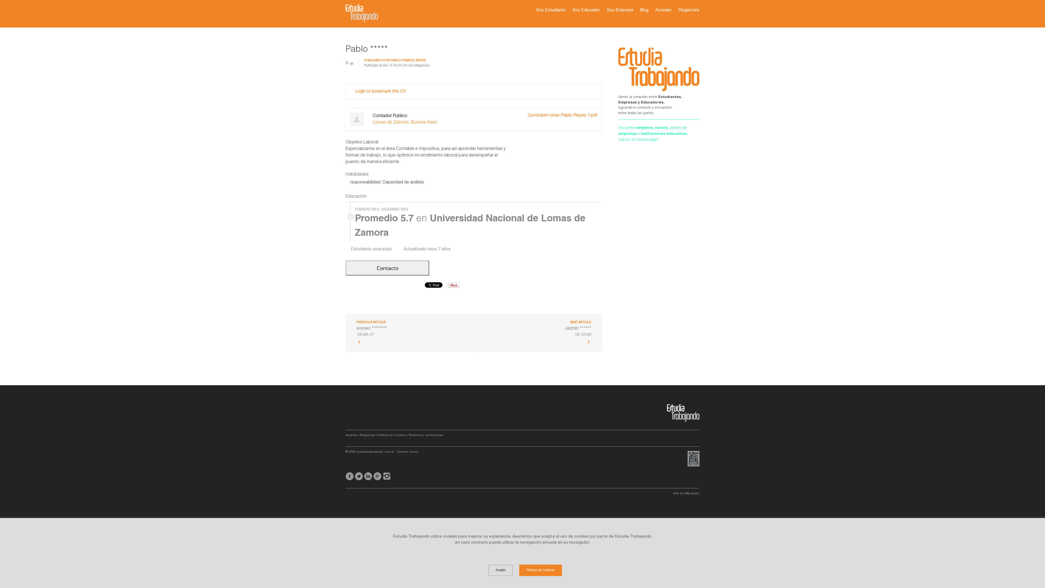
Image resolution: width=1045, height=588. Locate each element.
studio (691, 493)
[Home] (362, 13)
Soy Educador (586, 10)
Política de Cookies (392, 435)
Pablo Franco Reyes (408, 60)
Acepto (501, 570)
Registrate (688, 10)
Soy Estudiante (551, 10)
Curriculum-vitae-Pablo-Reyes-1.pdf (562, 116)
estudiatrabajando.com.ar (375, 452)
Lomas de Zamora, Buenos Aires (405, 123)
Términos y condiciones (425, 435)
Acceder (663, 10)
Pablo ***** (367, 49)
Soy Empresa (620, 10)
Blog (644, 10)
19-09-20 (395, 65)
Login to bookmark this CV (380, 92)
